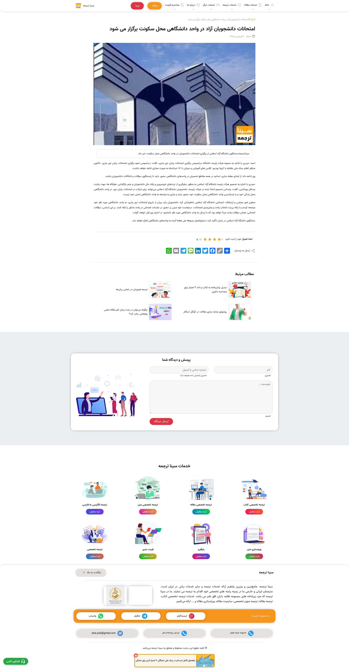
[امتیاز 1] (219, 239)
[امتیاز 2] (214, 239)
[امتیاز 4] (205, 239)
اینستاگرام (182, 616)
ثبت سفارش (254, 511)
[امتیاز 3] (210, 239)
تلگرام (137, 616)
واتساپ (92, 616)
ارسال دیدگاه (161, 421)
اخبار (252, 19)
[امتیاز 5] (200, 239)
